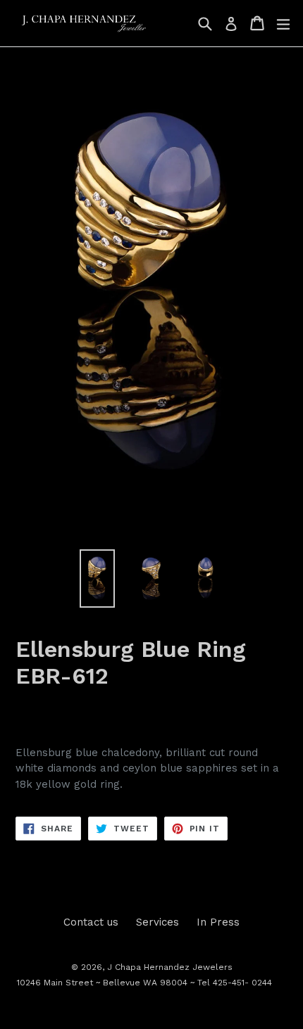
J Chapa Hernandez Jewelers (170, 967)
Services (157, 922)
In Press (218, 922)
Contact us (90, 922)
